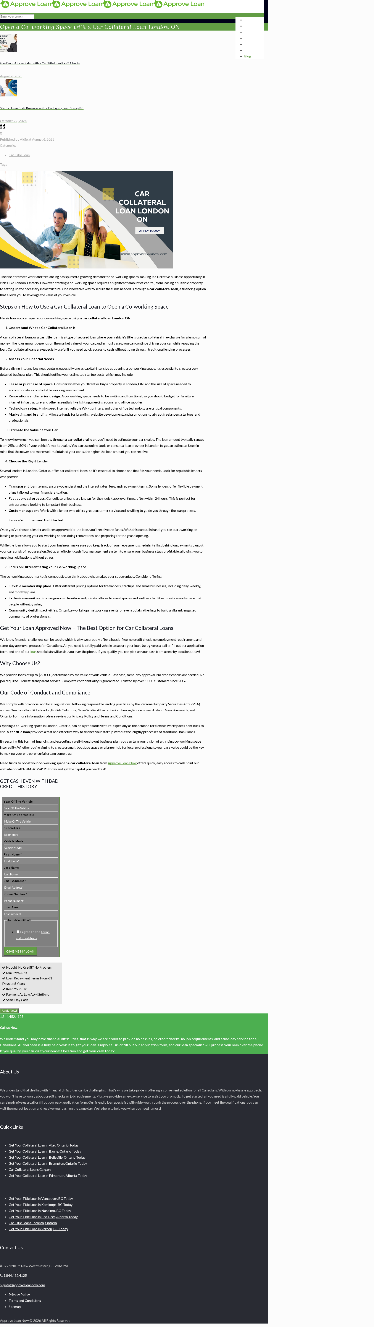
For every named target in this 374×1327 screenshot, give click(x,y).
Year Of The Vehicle (18, 801)
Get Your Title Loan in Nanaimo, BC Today (40, 1210)
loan (33, 651)
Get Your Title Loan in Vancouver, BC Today (41, 1198)
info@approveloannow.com (24, 1285)
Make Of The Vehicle (19, 814)
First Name (13, 854)
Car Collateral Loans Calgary (30, 1169)
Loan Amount (13, 907)
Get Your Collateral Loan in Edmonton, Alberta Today (48, 1175)
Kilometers (12, 828)
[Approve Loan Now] (102, 6)
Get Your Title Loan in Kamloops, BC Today (41, 1204)
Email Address (15, 881)
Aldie (24, 139)
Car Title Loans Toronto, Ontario (33, 1223)
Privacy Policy (19, 1294)
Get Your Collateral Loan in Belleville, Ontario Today (47, 1157)
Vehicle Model (14, 841)
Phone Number (15, 894)
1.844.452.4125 (11, 1016)
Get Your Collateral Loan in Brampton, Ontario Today (48, 1163)
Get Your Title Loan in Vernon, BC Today (38, 1229)
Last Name (11, 867)
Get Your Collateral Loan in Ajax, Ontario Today (44, 1145)
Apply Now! (9, 1010)
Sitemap (15, 1306)
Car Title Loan (19, 155)
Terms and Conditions (25, 1300)
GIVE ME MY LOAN (20, 951)
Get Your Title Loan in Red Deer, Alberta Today (43, 1217)
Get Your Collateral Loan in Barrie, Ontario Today (45, 1151)
